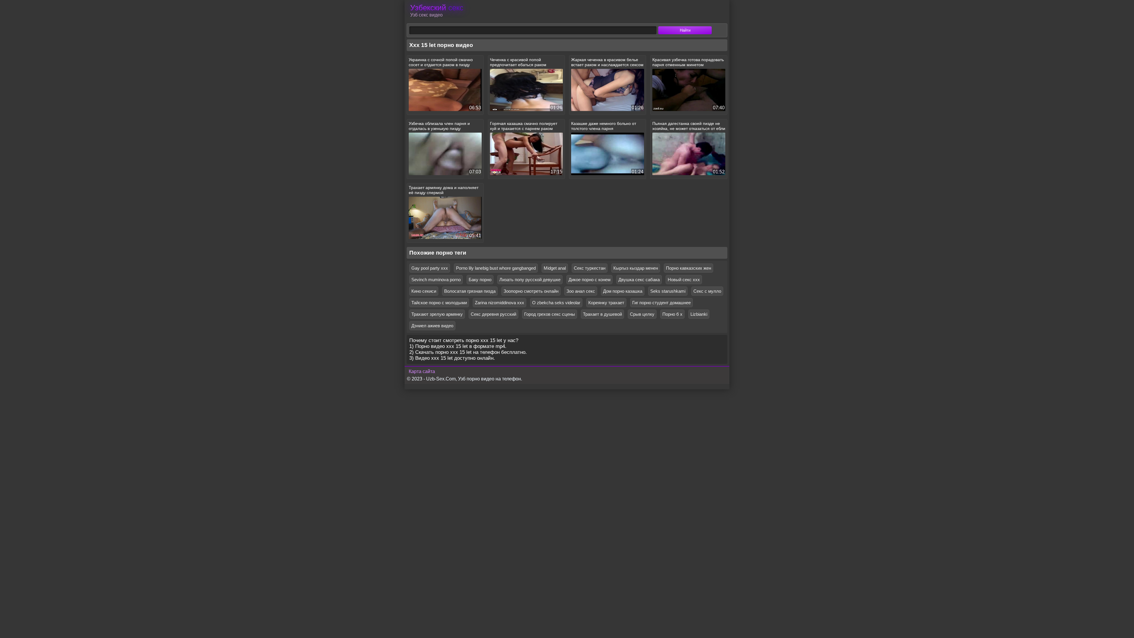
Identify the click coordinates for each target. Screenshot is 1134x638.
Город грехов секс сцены (549, 314)
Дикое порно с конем (589, 279)
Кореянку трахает (606, 302)
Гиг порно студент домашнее (661, 302)
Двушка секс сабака (639, 279)
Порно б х (672, 314)
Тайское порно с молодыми (439, 302)
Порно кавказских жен (688, 268)
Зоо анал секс (580, 291)
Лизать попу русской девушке (530, 279)
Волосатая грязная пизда (470, 291)
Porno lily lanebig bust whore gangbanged (496, 268)
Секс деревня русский (493, 314)
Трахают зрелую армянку (437, 314)
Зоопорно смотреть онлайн (531, 291)
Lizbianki (698, 314)
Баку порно (480, 279)
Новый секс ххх (684, 279)
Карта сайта (422, 371)
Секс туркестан (589, 268)
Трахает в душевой (602, 314)
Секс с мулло (707, 291)
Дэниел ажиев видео (432, 325)
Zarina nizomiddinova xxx (499, 302)
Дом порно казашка (622, 291)
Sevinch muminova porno (436, 279)
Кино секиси (423, 291)
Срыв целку (642, 314)
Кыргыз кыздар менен (635, 268)
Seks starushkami (667, 291)
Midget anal (555, 268)
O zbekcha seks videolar (556, 302)
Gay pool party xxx (429, 268)
